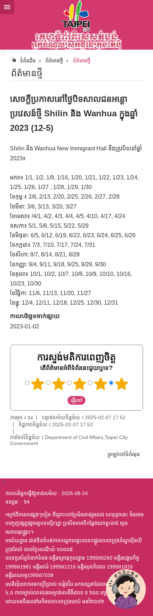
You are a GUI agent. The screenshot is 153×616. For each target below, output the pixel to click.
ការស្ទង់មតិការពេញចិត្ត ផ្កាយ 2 (58, 383)
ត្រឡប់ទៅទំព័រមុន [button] (123, 454)
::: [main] (12, 58)
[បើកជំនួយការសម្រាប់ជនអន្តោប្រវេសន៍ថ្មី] (126, 589)
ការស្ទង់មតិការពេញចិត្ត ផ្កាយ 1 (37, 383)
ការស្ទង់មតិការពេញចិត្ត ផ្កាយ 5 (121, 383)
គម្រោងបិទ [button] (7, 7)
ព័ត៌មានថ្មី (54, 60)
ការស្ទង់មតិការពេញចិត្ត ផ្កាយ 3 (79, 383)
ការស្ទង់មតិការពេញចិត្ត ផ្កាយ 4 (100, 383)
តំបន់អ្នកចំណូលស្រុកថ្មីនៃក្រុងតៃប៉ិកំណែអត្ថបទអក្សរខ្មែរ (76, 25)
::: (2, 53)
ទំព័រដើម (28, 60)
